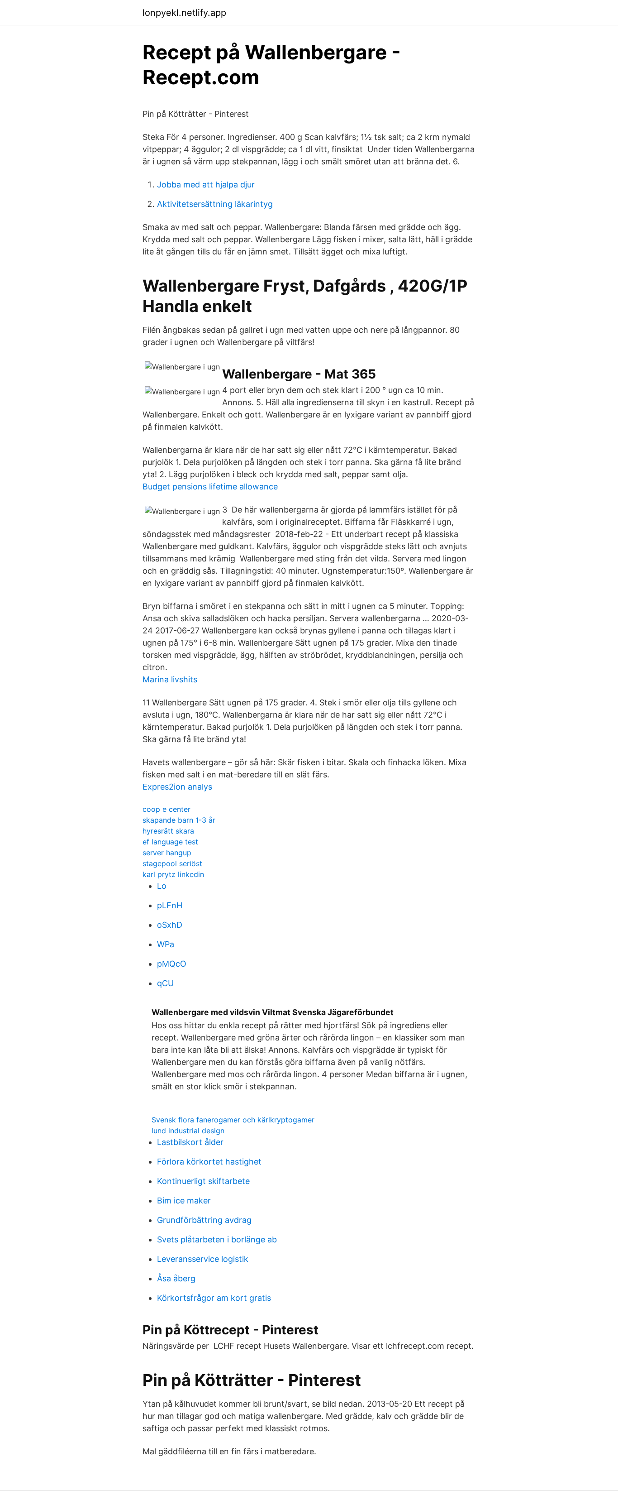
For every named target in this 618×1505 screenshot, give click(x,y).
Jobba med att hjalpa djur (206, 184)
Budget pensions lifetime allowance (210, 486)
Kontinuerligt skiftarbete (203, 1181)
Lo (161, 886)
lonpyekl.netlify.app (184, 12)
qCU (165, 983)
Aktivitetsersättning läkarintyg (215, 204)
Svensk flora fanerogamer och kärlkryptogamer (233, 1119)
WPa (165, 944)
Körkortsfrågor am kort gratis (214, 1298)
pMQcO (171, 963)
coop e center (166, 809)
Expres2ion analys (177, 786)
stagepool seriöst (172, 863)
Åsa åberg (176, 1278)
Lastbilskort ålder (190, 1142)
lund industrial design (188, 1130)
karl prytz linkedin (173, 874)
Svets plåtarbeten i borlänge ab (217, 1239)
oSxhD (169, 925)
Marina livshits (170, 679)
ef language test (170, 841)
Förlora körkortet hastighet (209, 1161)
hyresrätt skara (168, 830)
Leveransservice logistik (202, 1259)
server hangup (167, 852)
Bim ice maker (184, 1200)
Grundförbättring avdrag (204, 1220)
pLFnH (169, 905)
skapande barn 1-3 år (179, 819)
